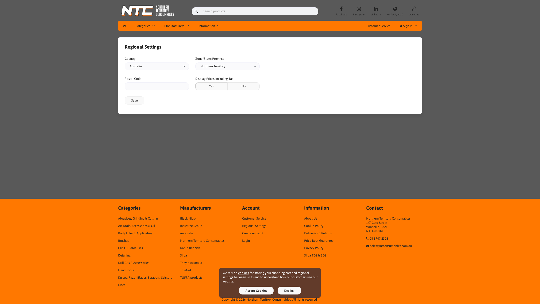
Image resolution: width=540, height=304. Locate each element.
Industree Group (191, 226)
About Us (310, 218)
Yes (211, 86)
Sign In (407, 26)
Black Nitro (188, 218)
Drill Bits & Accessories (133, 263)
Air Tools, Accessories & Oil (136, 226)
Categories (142, 26)
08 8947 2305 (379, 238)
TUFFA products (191, 277)
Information (206, 26)
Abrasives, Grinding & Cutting (138, 218)
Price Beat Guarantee (318, 240)
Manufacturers (174, 26)
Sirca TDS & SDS (315, 255)
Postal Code (133, 78)
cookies (243, 273)
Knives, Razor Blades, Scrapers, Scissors (145, 277)
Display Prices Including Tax (214, 78)
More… (122, 285)
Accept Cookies (256, 290)
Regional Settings (254, 226)
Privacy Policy (313, 248)
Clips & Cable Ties (130, 248)
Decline (289, 290)
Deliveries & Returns (318, 233)
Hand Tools (126, 270)
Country (130, 58)
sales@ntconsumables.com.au (391, 246)
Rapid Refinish (190, 248)
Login (246, 240)
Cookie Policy (313, 226)
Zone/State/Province (209, 58)
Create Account (252, 233)
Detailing (124, 255)
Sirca (183, 255)
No (244, 86)
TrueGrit (185, 270)
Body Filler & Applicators (135, 233)
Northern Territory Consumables (202, 240)
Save (134, 100)
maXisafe (186, 233)
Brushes (123, 240)
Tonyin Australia (191, 263)
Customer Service (378, 26)
